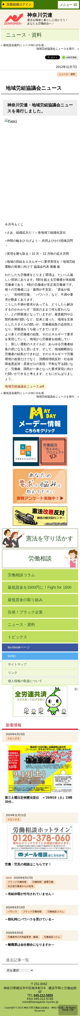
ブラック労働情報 (17, 882)
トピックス (17, 637)
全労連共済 (76, 689)
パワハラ (12, 911)
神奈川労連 (39, 14)
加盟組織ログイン (19, 4)
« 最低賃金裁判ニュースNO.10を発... (23, 45)
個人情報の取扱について (25, 681)
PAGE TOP (68, 1010)
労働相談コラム (21, 575)
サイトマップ (17, 664)
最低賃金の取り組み (25, 600)
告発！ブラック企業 (25, 612)
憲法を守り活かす (49, 538)
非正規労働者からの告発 (20, 886)
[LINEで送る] (69, 57)
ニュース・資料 (67, 74)
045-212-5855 (43, 995)
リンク (12, 672)
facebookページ (19, 647)
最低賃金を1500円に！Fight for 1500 (39, 587)
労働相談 (40, 558)
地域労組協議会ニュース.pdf (24, 386)
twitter (12, 656)
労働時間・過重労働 (42, 882)
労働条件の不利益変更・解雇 (23, 937)
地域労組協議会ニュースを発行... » (57, 48)
